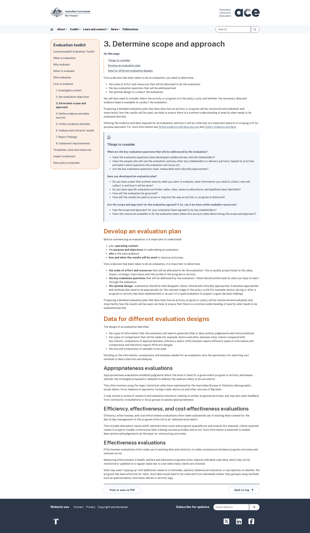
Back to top (241, 490)
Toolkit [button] (74, 29)
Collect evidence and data (220, 126)
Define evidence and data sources (179, 126)
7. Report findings (66, 137)
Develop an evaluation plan (124, 65)
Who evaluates (62, 77)
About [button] (61, 29)
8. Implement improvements (73, 143)
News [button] (114, 29)
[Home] (71, 12)
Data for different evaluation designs (130, 70)
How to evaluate (63, 83)
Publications (130, 29)
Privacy (90, 507)
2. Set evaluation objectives (72, 96)
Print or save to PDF (122, 490)
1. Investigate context (69, 90)
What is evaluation (64, 58)
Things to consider (119, 60)
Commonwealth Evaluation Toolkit (74, 51)
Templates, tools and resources (72, 149)
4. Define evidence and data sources (72, 115)
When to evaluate (63, 71)
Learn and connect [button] (94, 29)
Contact (78, 507)
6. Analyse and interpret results (75, 130)
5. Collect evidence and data (73, 124)
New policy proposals (66, 162)
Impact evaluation (64, 156)
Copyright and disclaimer (113, 507)
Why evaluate (61, 64)
